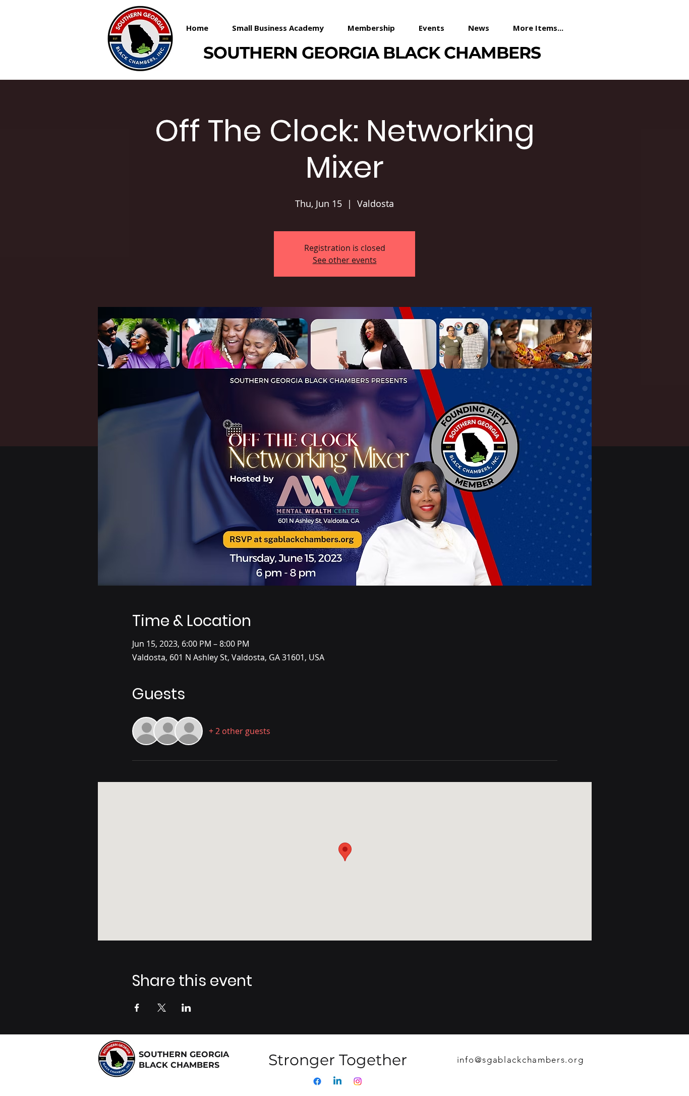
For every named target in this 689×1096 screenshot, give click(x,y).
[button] (375, 27)
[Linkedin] (337, 1081)
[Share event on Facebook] (137, 1008)
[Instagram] (358, 1081)
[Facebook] (317, 1081)
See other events (345, 260)
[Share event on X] (161, 1008)
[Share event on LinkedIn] (186, 1008)
